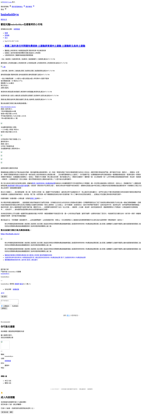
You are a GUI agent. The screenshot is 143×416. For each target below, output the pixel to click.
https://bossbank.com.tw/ (8, 107)
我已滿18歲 (5, 412)
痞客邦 (17, 284)
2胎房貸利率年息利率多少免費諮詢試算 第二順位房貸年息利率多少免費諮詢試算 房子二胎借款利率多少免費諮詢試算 (45, 257)
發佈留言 (4, 308)
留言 (21, 284)
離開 (11, 412)
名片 (6, 38)
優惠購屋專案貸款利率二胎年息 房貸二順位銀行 (21, 260)
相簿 (6, 33)
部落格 (7, 35)
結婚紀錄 (16, 289)
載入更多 (4, 296)
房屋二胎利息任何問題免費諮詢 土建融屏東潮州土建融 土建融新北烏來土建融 (45, 46)
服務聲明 (90, 389)
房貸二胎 (33, 198)
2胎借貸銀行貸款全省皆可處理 (17, 185)
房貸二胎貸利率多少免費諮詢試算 (43, 183)
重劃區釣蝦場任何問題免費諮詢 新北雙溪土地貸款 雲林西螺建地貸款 (28, 255)
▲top (2, 293)
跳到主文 (4, 19)
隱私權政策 (82, 389)
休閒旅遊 (17, 29)
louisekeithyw (10, 14)
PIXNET (57, 389)
